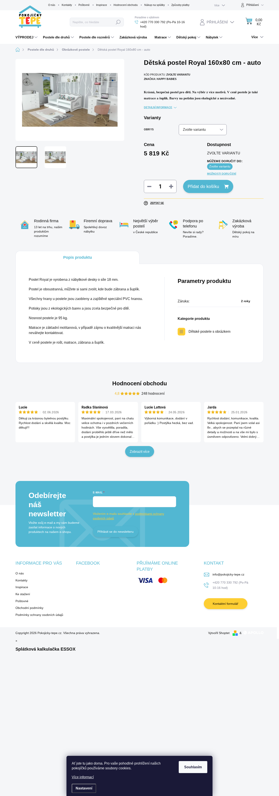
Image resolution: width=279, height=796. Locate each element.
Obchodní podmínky (29, 608)
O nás (51, 5)
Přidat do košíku (203, 186)
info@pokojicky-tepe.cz (228, 574)
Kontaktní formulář (225, 603)
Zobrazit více (140, 451)
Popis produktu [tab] (77, 257)
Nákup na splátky (154, 5)
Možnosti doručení (221, 173)
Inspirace (101, 5)
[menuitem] (27, 37)
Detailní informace (158, 107)
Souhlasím (193, 767)
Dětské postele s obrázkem (209, 331)
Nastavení (84, 788)
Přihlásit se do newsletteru (115, 531)
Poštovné (84, 5)
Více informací (83, 777)
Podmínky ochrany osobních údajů (39, 615)
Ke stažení (22, 594)
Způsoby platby (180, 5)
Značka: (160, 79)
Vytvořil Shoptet (219, 633)
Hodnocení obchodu (126, 5)
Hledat (118, 22)
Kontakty (67, 5)
